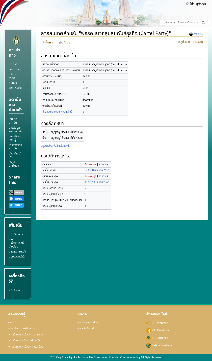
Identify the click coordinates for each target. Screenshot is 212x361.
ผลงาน (12, 322)
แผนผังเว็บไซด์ (85, 328)
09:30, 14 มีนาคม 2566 (96, 182)
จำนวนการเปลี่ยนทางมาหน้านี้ (57, 112)
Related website (162, 345)
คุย (94, 164)
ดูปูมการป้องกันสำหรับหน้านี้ (55, 146)
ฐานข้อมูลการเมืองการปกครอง (26, 334)
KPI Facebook (160, 330)
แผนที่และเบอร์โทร (87, 322)
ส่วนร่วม (103, 164)
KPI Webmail (160, 323)
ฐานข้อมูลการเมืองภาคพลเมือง (25, 346)
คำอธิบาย (198, 34)
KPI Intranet (160, 338)
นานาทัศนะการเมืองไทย (21, 328)
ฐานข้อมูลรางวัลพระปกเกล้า (24, 340)
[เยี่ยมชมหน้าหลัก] (16, 41)
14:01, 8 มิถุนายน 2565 (96, 170)
